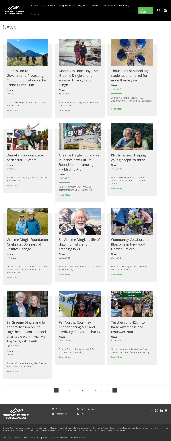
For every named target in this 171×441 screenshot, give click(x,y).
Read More (12, 110)
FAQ (82, 413)
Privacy (45, 437)
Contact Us (60, 409)
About (33, 5)
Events (95, 5)
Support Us (107, 5)
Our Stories (47, 5)
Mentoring (124, 5)
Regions (81, 5)
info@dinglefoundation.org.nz (54, 430)
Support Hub (61, 413)
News (10, 90)
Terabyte (82, 437)
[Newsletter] (165, 10)
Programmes (65, 5)
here (125, 430)
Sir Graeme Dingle (88, 409)
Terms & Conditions (59, 437)
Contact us (35, 14)
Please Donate (142, 10)
